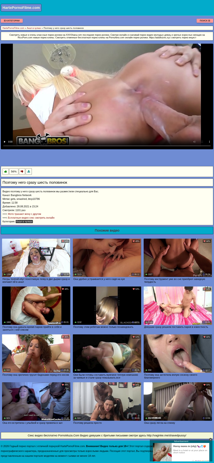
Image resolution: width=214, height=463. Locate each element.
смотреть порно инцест (183, 37)
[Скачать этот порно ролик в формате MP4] (29, 171)
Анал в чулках (24, 221)
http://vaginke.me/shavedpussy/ (166, 435)
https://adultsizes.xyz (160, 37)
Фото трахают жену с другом (24, 214)
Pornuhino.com (116, 37)
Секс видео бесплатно (42, 435)
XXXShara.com (74, 34)
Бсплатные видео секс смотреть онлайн (31, 217)
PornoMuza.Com (68, 435)
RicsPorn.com (25, 37)
